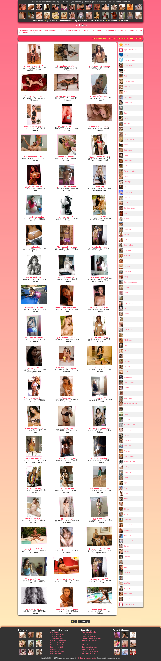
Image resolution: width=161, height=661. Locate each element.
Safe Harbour (81, 658)
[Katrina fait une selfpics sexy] (99, 235)
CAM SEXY (124, 21)
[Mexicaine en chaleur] (34, 506)
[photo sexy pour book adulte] (97, 15)
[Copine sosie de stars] (99, 567)
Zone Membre (112, 21)
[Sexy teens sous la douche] (47, 15)
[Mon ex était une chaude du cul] (99, 54)
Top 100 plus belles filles (57, 634)
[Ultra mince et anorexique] (55, 15)
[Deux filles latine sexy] (34, 325)
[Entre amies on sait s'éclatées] (138, 7)
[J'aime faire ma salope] (67, 52)
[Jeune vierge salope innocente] (80, 7)
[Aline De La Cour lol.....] (34, 175)
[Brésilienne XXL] (99, 507)
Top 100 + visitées (80, 21)
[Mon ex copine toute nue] (64, 7)
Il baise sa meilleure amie (89, 647)
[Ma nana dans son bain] (130, 7)
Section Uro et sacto (88, 649)
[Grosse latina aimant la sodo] (99, 416)
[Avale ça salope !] (80, 15)
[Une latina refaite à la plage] (34, 386)
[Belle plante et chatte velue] (89, 7)
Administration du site (88, 653)
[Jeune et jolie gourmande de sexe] (67, 295)
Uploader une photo (97, 21)
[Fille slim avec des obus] (39, 651)
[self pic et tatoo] (67, 416)
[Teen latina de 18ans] (34, 566)
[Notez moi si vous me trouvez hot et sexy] (67, 114)
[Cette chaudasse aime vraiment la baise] (99, 84)
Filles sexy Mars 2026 (57, 651)
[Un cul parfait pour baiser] (125, 643)
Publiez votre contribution (58, 641)
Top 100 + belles (51, 21)
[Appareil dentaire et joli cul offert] (105, 15)
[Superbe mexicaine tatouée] (34, 265)
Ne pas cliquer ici (87, 643)
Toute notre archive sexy (57, 638)
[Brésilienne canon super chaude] (66, 565)
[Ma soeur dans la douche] (122, 15)
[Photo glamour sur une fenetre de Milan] (47, 7)
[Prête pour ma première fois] (130, 15)
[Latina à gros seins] (66, 476)
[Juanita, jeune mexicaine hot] (67, 597)
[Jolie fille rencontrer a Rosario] (66, 144)
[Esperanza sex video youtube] (66, 205)
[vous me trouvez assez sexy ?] (34, 114)
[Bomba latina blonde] (99, 326)
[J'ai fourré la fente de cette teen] (72, 15)
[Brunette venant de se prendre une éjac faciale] (99, 295)
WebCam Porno (86, 634)
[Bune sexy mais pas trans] (99, 145)
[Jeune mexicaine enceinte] (34, 205)
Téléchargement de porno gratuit (91, 638)
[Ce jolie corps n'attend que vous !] (34, 54)
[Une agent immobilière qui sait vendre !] (22, 15)
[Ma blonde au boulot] (122, 7)
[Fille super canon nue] (39, 643)
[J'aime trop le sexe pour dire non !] (133, 643)
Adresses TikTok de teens (89, 641)
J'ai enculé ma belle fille (89, 632)
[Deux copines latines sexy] (67, 355)
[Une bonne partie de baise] (116, 643)
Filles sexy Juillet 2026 (57, 643)
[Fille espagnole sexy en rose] (66, 235)
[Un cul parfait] (34, 235)
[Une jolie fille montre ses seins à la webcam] (97, 7)
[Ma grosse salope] (30, 651)
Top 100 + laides (65, 21)
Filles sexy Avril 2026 (56, 649)
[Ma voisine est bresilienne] (34, 356)
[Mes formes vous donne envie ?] (66, 82)
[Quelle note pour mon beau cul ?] (116, 651)
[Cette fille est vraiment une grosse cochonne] (99, 112)
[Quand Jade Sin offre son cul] (31, 7)
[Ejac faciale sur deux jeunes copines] (22, 643)
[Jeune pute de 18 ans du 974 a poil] (31, 15)
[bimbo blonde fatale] (39, 7)
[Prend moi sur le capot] (34, 294)
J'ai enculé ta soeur (87, 645)
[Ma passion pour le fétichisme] (133, 651)
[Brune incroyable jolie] (34, 416)
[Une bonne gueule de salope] (34, 595)
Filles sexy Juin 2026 (56, 645)
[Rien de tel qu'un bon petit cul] (99, 265)
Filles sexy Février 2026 (57, 653)
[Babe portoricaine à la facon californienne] (66, 325)
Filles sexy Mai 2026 (56, 647)
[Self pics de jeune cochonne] (114, 15)
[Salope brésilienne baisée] (66, 537)
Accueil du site (54, 632)
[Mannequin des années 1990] (133, 635)
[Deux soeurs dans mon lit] (99, 536)
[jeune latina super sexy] (67, 386)
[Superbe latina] (99, 205)
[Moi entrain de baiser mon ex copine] (125, 635)
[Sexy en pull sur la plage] (99, 476)
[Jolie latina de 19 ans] (66, 446)
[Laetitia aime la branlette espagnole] (105, 7)
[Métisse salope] (66, 507)
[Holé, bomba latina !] (99, 446)
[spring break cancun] (114, 7)
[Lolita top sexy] (99, 386)
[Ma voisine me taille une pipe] (30, 635)
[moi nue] (22, 651)
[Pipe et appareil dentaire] (89, 15)
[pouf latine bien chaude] (67, 174)
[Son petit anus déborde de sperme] (39, 15)
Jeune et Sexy (38, 21)
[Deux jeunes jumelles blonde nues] (39, 635)
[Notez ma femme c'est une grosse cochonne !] (125, 651)
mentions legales (91, 658)
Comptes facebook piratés (89, 636)
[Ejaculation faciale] (22, 7)
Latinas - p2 (84, 621)
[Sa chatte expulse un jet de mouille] (64, 15)
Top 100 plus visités (56, 636)
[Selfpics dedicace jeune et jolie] (30, 643)
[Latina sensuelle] (99, 355)
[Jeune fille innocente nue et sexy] (138, 15)
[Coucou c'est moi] (34, 476)
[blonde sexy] (99, 175)
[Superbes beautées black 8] (116, 635)
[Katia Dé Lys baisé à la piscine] (34, 535)
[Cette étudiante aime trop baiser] (34, 82)
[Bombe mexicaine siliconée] (99, 595)
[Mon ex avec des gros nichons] (34, 446)
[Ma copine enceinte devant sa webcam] (66, 265)
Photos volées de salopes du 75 (91, 651)
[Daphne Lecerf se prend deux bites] (72, 7)
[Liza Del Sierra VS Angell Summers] (55, 7)
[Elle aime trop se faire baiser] (34, 142)
